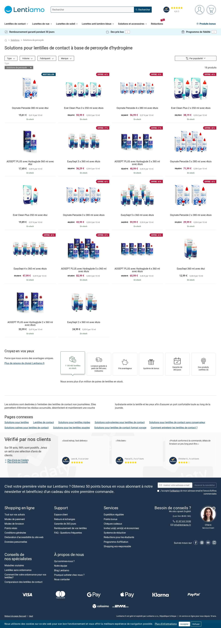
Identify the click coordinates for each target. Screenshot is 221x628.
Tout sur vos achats (15, 514)
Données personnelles (16, 541)
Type (9, 58)
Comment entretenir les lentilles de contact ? (174, 427)
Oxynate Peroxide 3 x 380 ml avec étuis (83, 215)
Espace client (61, 514)
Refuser (196, 624)
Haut (31, 616)
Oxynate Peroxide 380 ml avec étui (30, 108)
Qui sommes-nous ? (64, 561)
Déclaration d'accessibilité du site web (24, 537)
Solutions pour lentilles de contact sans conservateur (177, 422)
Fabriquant (45, 58)
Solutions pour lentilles (17, 422)
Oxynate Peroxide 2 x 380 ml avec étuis (191, 215)
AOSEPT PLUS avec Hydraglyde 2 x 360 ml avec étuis (30, 323)
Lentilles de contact (43, 422)
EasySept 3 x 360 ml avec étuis (83, 161)
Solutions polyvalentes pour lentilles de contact (120, 422)
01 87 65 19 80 (183, 521)
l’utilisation (175, 490)
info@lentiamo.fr (182, 525)
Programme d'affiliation (116, 541)
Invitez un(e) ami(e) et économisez (121, 528)
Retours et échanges (64, 519)
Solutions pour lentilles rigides (74, 422)
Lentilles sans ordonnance (18, 570)
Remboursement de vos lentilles (70, 528)
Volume (26, 58)
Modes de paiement (15, 519)
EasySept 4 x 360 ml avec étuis (30, 268)
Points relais (11, 528)
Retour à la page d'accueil (15, 616)
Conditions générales (15, 532)
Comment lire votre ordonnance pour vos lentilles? (25, 576)
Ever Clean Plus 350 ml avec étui (30, 215)
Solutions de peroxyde (16, 67)
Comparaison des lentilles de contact (23, 582)
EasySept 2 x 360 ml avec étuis (83, 322)
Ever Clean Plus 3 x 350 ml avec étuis (83, 108)
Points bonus (110, 519)
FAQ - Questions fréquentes (68, 532)
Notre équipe (60, 565)
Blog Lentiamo (61, 570)
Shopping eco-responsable (117, 546)
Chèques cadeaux (113, 523)
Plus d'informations (166, 623)
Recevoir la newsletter (205, 485)
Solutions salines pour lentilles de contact (27, 427)
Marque (65, 58)
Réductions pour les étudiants (119, 537)
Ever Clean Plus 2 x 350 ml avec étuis (190, 108)
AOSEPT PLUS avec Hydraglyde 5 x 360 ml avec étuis (83, 270)
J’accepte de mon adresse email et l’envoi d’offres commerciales (188, 492)
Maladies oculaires (14, 565)
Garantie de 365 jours (65, 523)
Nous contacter (62, 579)
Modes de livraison (14, 523)
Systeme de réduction (115, 532)
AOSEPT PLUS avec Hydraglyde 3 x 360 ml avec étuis (137, 162)
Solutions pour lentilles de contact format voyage (120, 427)
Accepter (184, 624)
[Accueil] (6, 40)
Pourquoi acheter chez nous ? (69, 575)
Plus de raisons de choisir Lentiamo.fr (25, 363)
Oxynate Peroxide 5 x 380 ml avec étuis (191, 161)
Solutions (15, 40)
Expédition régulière (114, 514)
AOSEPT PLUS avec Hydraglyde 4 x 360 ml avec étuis (137, 270)
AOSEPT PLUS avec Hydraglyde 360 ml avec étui (30, 162)
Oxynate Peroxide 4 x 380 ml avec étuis (137, 108)
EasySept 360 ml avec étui (191, 268)
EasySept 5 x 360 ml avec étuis (137, 215)
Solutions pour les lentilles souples (71, 427)
